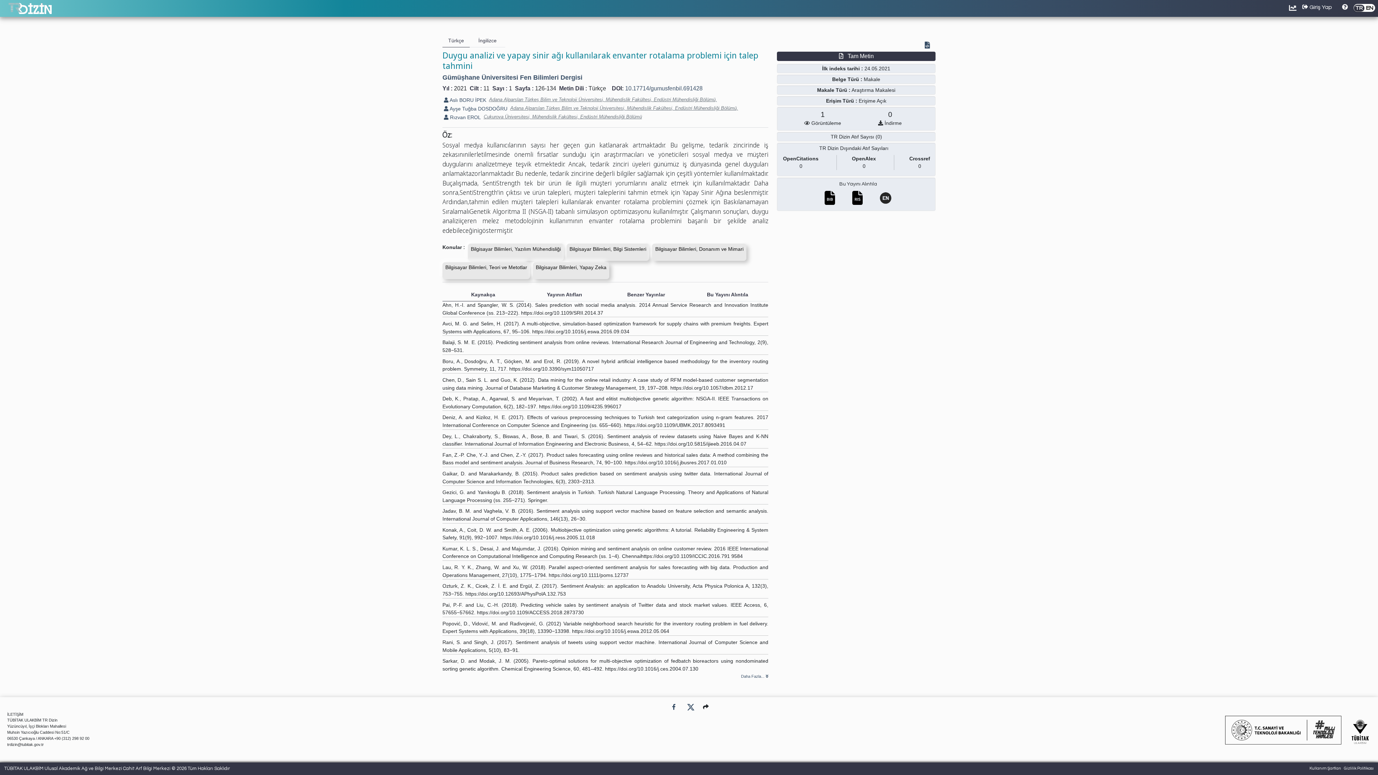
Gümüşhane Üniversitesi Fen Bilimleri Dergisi (512, 77)
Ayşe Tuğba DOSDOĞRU (478, 109)
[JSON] (929, 46)
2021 (460, 88)
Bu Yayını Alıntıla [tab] (727, 294)
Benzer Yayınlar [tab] (646, 294)
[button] (706, 707)
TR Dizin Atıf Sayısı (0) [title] (856, 137)
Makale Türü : (833, 90)
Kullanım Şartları (1325, 768)
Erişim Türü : (841, 101)
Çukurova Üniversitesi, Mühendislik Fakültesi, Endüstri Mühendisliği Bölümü (563, 116)
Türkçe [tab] (456, 40)
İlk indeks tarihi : (842, 68)
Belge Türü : (847, 79)
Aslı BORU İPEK (467, 100)
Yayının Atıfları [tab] (564, 294)
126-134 (545, 88)
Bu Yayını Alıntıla (858, 184)
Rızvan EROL (465, 117)
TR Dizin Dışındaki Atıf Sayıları (854, 148)
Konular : (453, 247)
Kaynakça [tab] (483, 294)
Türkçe (597, 88)
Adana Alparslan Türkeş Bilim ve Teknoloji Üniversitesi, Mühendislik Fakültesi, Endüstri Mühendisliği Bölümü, (603, 99)
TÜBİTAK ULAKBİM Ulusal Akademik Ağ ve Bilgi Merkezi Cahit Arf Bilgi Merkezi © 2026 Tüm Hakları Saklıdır (117, 768)
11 (486, 88)
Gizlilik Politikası (1359, 768)
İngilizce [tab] (487, 40)
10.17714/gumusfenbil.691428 (664, 88)
